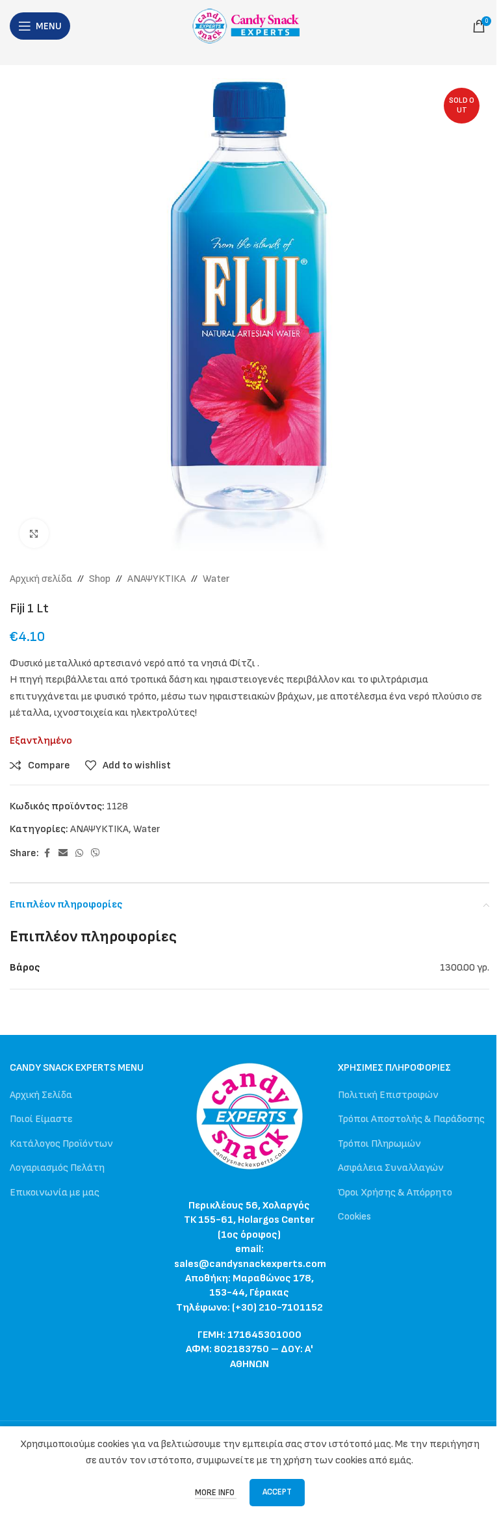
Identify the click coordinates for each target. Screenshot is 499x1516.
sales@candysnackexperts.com (250, 1264)
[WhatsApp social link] (79, 853)
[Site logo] (249, 26)
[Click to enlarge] (34, 533)
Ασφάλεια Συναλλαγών (391, 1168)
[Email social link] (63, 853)
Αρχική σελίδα (41, 579)
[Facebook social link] (47, 853)
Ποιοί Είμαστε (41, 1119)
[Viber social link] (95, 853)
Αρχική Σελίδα (41, 1095)
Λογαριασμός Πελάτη (57, 1168)
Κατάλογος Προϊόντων (61, 1144)
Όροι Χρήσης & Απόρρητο (395, 1192)
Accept (277, 1492)
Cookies (354, 1216)
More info (216, 1492)
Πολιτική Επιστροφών (388, 1095)
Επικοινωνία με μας (54, 1192)
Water (216, 579)
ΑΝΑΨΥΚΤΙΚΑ (156, 579)
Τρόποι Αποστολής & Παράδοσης (411, 1119)
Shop (99, 579)
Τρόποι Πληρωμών (379, 1144)
